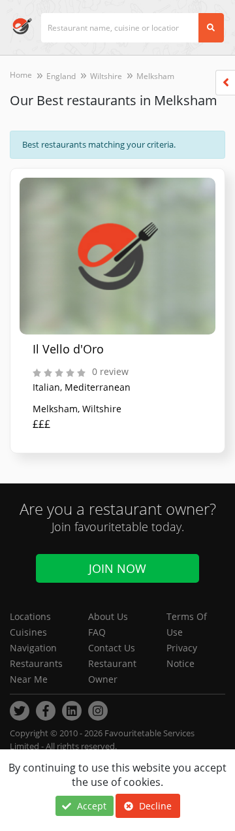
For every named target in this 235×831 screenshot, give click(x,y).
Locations (30, 616)
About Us (108, 616)
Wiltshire (106, 76)
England (61, 76)
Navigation (33, 648)
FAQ (97, 632)
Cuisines (28, 632)
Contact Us (111, 648)
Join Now (117, 568)
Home (21, 74)
